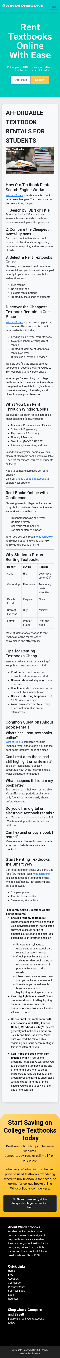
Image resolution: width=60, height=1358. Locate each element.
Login (11, 1294)
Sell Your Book (16, 1290)
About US (13, 1278)
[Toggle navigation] (53, 6)
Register (13, 1298)
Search (39, 79)
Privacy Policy (16, 1286)
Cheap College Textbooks (31, 478)
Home (11, 1270)
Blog (10, 1274)
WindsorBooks (14, 195)
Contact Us (14, 1282)
